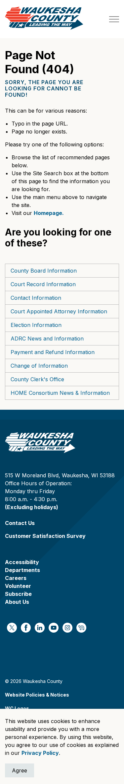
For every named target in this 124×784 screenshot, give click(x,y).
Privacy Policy (40, 753)
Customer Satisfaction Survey (45, 536)
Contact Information (36, 297)
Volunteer (18, 586)
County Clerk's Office (37, 379)
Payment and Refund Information (53, 352)
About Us (17, 602)
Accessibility (22, 562)
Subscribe (18, 594)
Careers (15, 578)
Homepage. (49, 213)
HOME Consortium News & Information (60, 393)
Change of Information (39, 365)
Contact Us (20, 523)
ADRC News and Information (47, 338)
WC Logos (17, 708)
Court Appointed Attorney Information (59, 311)
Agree (19, 770)
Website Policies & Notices (37, 695)
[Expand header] (114, 19)
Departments (22, 570)
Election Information (36, 325)
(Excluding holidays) (31, 507)
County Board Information (44, 270)
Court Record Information (43, 284)
